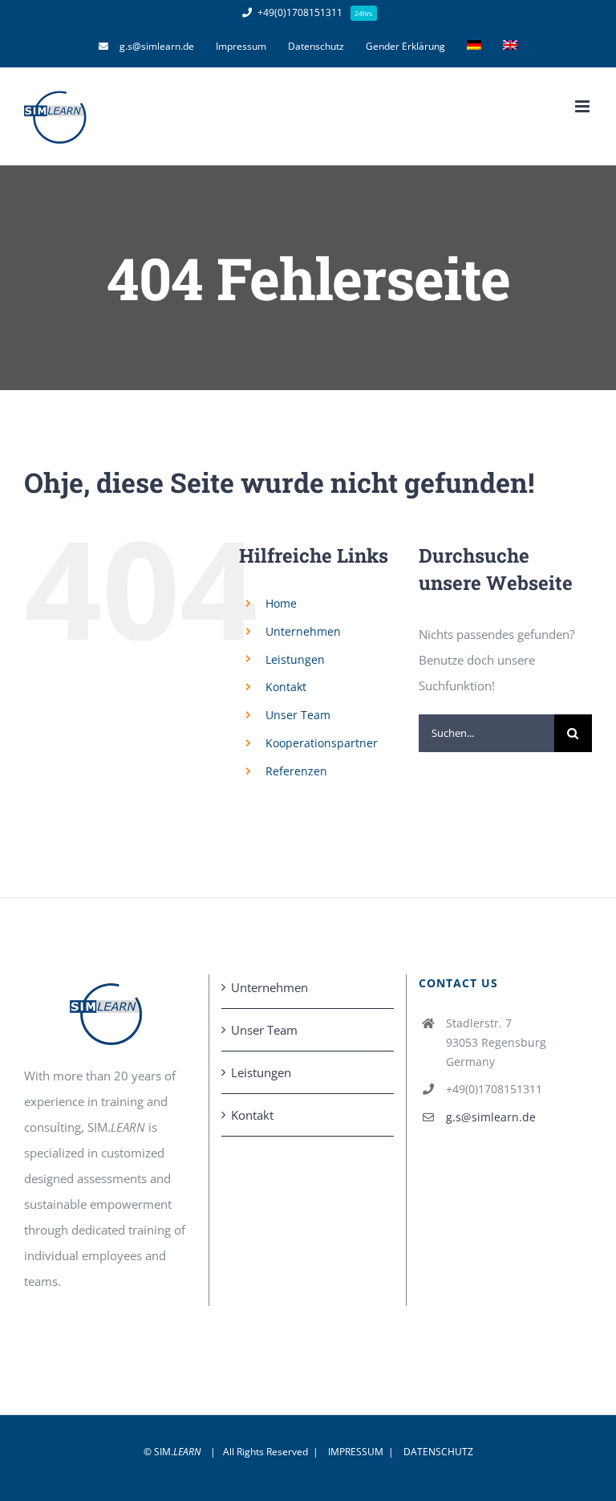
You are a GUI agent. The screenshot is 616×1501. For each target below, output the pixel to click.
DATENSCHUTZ (438, 1451)
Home (281, 603)
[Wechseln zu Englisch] (510, 46)
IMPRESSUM (355, 1451)
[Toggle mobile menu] (583, 106)
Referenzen (296, 771)
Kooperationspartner (321, 742)
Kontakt (285, 686)
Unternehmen (303, 631)
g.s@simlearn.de (491, 1117)
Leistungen (295, 659)
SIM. (177, 1451)
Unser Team (297, 714)
